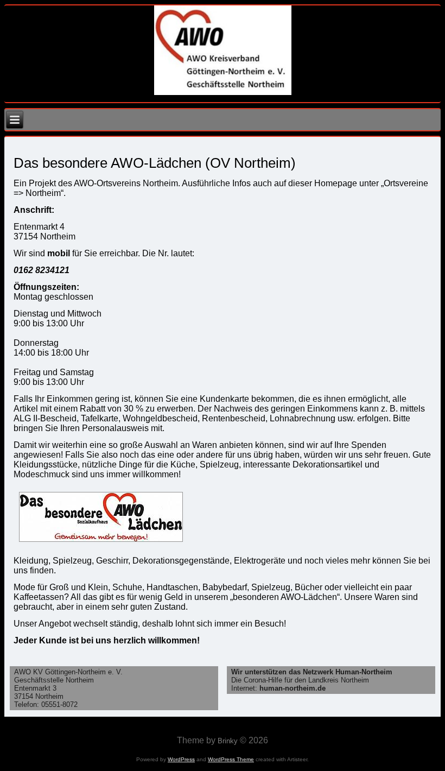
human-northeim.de (292, 688)
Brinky (228, 741)
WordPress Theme (231, 759)
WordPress (181, 759)
